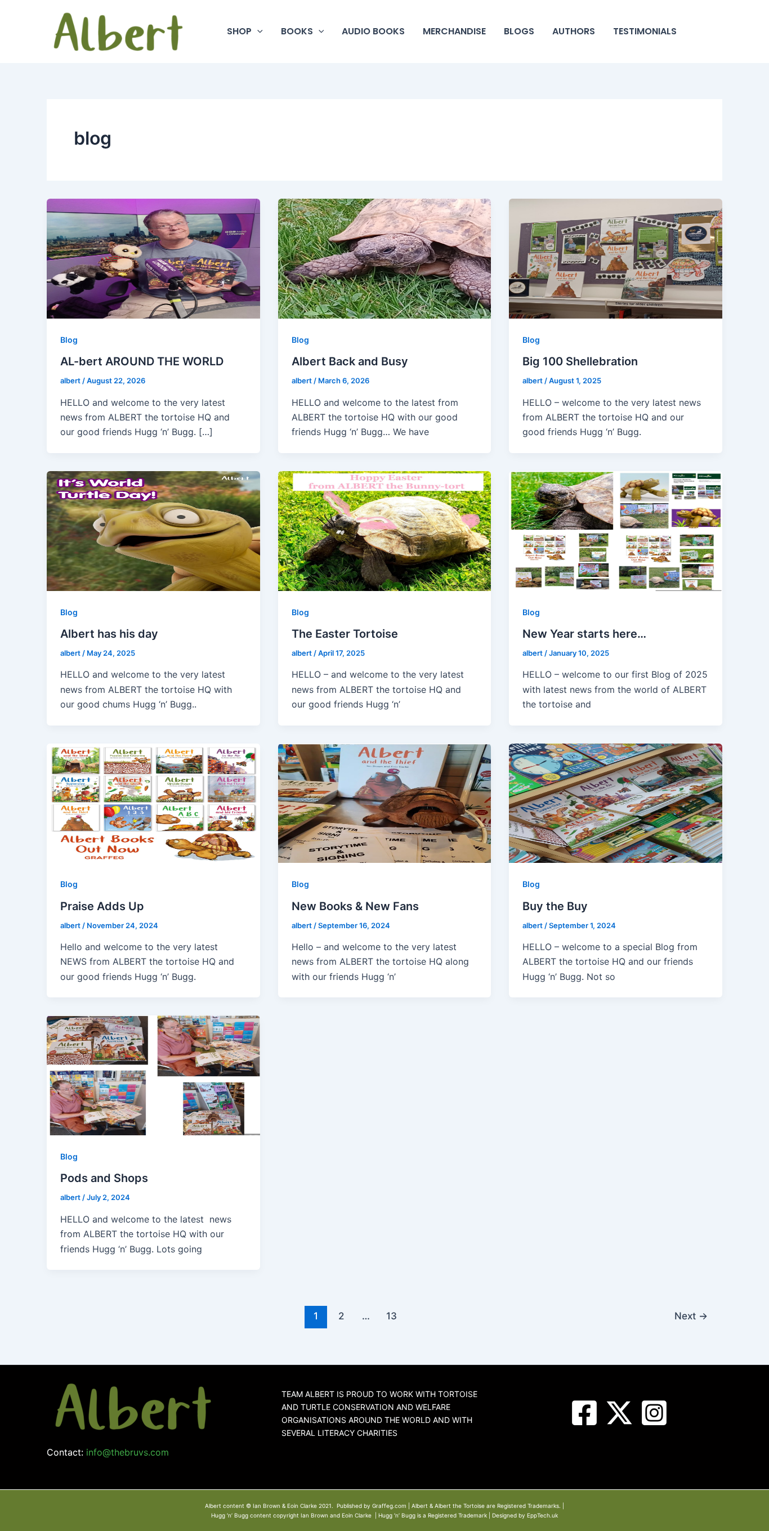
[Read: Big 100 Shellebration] (615, 257)
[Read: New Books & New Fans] (384, 802)
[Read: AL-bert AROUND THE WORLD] (153, 257)
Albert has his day (109, 634)
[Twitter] (619, 1413)
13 (391, 1316)
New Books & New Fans (355, 906)
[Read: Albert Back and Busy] (384, 257)
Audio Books (373, 31)
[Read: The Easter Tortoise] (384, 530)
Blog (69, 339)
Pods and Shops (104, 1178)
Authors (573, 31)
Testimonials (645, 31)
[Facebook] (584, 1413)
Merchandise (454, 31)
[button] (257, 31)
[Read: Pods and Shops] (153, 1074)
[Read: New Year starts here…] (615, 530)
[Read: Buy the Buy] (615, 802)
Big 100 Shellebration (580, 361)
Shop (239, 31)
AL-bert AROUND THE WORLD (141, 361)
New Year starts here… (584, 634)
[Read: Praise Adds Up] (153, 802)
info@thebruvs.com (127, 1452)
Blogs (519, 31)
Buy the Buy (555, 906)
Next (691, 1316)
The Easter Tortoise (345, 634)
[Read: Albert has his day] (153, 530)
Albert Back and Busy (350, 361)
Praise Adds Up (102, 906)
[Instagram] (654, 1413)
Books (297, 31)
